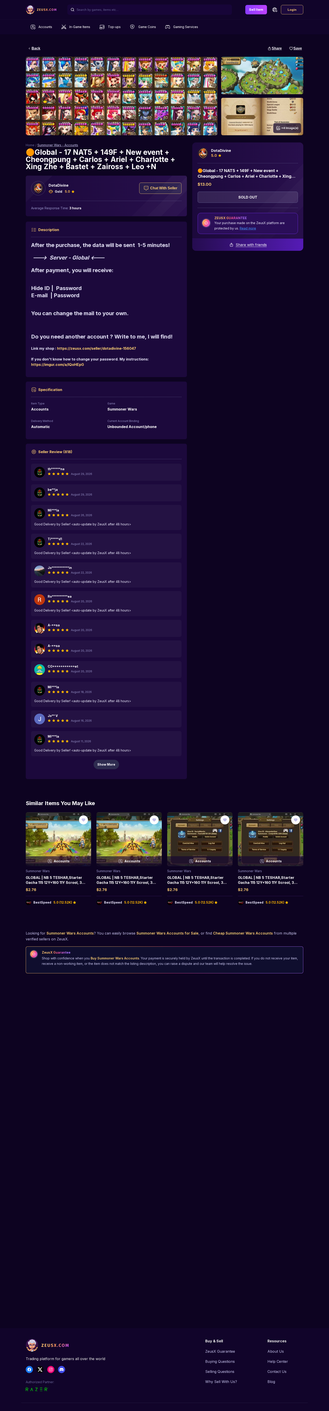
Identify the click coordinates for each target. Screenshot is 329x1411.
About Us (275, 1351)
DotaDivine (58, 185)
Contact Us (276, 1371)
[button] (274, 9)
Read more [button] (248, 228)
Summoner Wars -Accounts (57, 145)
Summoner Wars (38, 871)
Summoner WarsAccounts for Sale (168, 933)
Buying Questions (220, 1361)
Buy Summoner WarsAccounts (115, 958)
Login (292, 9)
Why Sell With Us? (221, 1381)
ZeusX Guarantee (220, 1351)
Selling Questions (219, 1371)
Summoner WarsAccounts (70, 933)
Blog (271, 1381)
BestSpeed (42, 902)
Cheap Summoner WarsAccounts (243, 933)
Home (30, 145)
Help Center (277, 1361)
